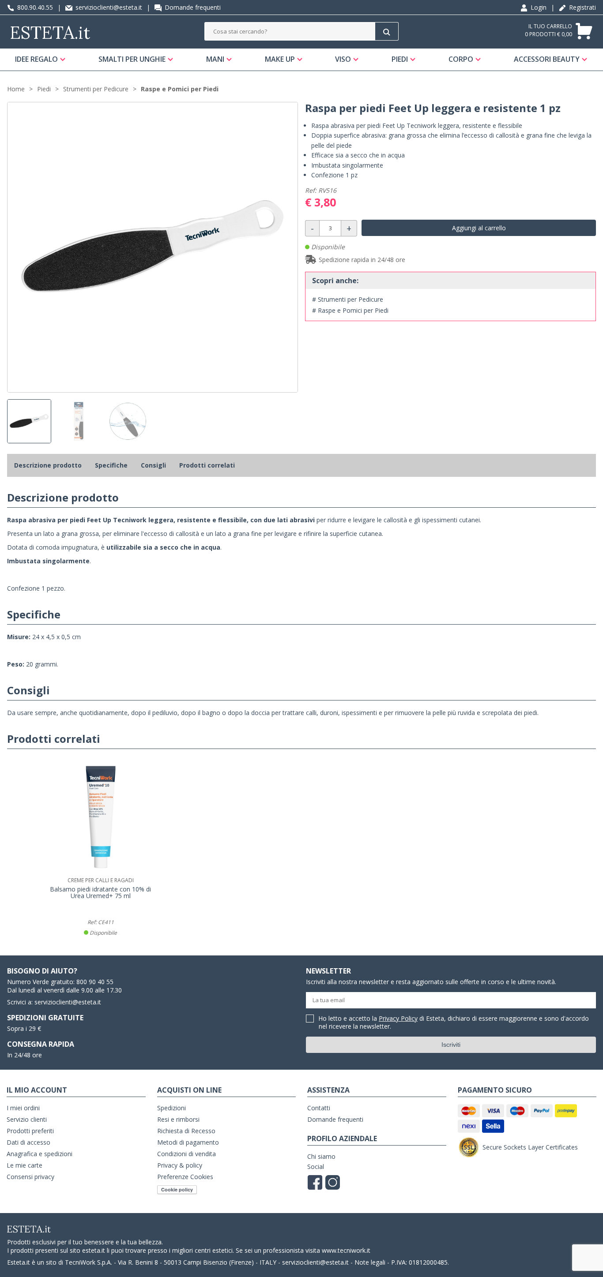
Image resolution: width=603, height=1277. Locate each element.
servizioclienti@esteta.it (108, 7)
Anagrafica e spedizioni (39, 1154)
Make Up (280, 59)
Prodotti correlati (207, 465)
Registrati (581, 7)
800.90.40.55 (34, 7)
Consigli (153, 465)
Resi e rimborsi (178, 1119)
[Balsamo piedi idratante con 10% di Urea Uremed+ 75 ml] (100, 816)
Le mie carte (24, 1165)
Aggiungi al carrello (479, 228)
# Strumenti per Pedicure (347, 299)
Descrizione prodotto (48, 465)
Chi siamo (321, 1156)
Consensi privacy (30, 1176)
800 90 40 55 (94, 981)
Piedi (400, 59)
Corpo (460, 59)
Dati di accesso (28, 1142)
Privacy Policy (398, 1018)
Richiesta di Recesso (186, 1131)
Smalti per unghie (132, 59)
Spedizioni (171, 1108)
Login (537, 7)
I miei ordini (23, 1108)
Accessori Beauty (547, 59)
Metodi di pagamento (188, 1142)
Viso (343, 59)
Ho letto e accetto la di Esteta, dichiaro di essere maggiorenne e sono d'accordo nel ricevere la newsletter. (454, 1022)
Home (16, 89)
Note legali (369, 1262)
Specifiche (111, 465)
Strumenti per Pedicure (95, 89)
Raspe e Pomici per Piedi (180, 89)
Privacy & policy (179, 1165)
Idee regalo (36, 59)
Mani (215, 59)
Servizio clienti (27, 1119)
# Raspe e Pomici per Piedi (350, 310)
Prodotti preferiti (30, 1131)
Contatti (318, 1108)
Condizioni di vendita (186, 1154)
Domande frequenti (192, 7)
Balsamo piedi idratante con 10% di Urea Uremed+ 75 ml (100, 893)
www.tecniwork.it (346, 1250)
